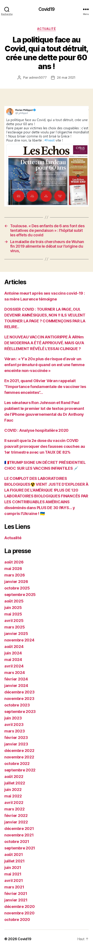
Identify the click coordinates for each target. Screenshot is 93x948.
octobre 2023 (17, 705)
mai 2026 (13, 568)
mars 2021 (14, 887)
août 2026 (14, 562)
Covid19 (46, 9)
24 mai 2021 (66, 77)
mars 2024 (14, 672)
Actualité (46, 29)
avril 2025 (13, 620)
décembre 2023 (19, 692)
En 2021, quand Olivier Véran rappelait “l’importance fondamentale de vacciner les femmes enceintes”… (45, 386)
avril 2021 (13, 880)
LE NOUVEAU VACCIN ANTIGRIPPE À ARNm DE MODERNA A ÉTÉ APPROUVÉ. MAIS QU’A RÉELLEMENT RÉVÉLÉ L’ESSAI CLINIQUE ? (44, 343)
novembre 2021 (19, 835)
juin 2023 (13, 718)
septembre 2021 (19, 848)
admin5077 (38, 77)
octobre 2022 (17, 763)
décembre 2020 (19, 906)
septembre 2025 (20, 594)
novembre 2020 (19, 913)
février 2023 (16, 737)
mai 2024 (13, 659)
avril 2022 (13, 802)
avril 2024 (13, 666)
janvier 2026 (16, 581)
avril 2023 (13, 724)
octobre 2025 (17, 588)
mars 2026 (14, 575)
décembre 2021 (19, 828)
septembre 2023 (20, 711)
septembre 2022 (19, 770)
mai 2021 (12, 874)
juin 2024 (13, 653)
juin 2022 (13, 789)
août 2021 (13, 854)
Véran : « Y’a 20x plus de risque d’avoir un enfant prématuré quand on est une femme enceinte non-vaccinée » (44, 365)
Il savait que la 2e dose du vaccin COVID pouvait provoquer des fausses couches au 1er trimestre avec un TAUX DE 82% (44, 446)
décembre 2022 (19, 750)
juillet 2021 (14, 861)
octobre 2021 (16, 841)
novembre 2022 (19, 757)
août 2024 (14, 646)
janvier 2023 (16, 744)
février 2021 (15, 893)
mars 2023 (14, 731)
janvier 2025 (16, 633)
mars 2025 (14, 627)
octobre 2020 (17, 919)
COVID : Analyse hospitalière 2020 (36, 430)
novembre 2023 (19, 698)
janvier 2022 (16, 822)
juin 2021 (12, 867)
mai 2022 (13, 796)
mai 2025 (13, 614)
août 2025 (14, 601)
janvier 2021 (15, 900)
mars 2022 (14, 809)
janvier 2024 (16, 685)
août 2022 (13, 776)
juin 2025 (13, 607)
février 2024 (16, 679)
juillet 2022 (14, 783)
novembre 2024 (19, 640)
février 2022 (16, 815)
